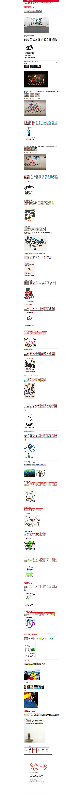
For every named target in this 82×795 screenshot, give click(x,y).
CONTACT (34, 3)
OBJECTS (51, 2)
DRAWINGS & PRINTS (45, 2)
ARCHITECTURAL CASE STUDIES (29, 2)
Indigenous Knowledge (27, 331)
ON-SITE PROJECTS (38, 2)
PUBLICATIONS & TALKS (28, 3)
